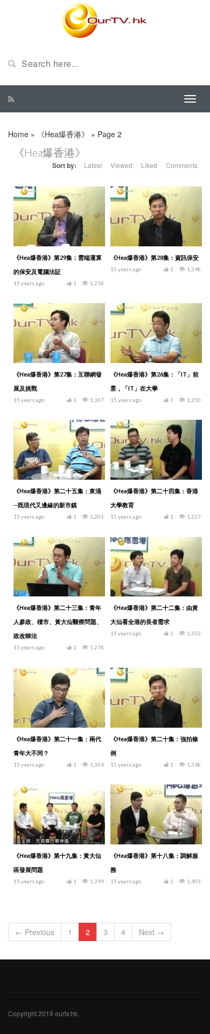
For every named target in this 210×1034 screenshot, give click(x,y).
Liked (149, 165)
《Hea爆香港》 (63, 134)
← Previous (34, 931)
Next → (151, 931)
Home (18, 134)
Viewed (121, 165)
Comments (182, 165)
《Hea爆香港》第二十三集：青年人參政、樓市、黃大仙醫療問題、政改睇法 (57, 621)
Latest (93, 165)
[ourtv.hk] (105, 20)
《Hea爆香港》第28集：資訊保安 (154, 257)
